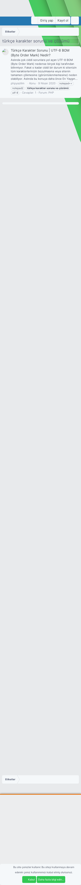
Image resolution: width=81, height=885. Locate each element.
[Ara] (75, 20)
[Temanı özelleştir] (34, 20)
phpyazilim (17, 83)
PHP (51, 92)
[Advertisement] (40, 839)
